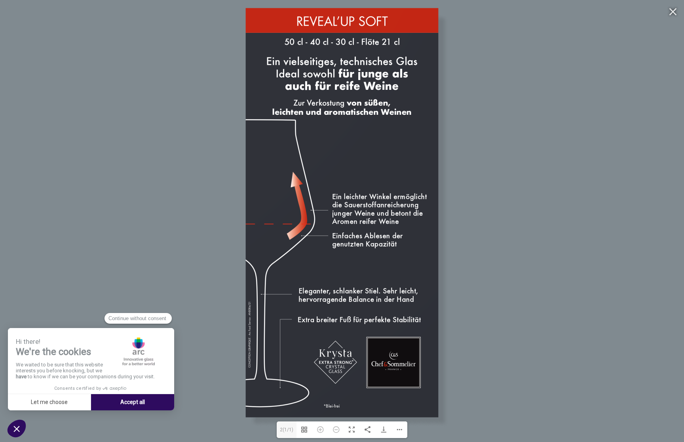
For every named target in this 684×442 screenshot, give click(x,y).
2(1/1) (286, 430)
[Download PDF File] (383, 429)
